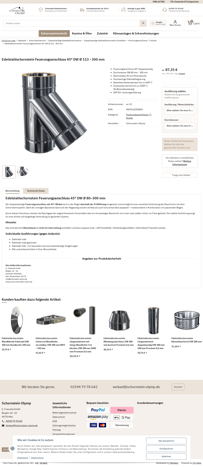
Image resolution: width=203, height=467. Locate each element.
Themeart (174, 463)
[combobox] (179, 110)
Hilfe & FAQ (158, 1)
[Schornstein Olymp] (17, 10)
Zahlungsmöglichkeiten (64, 425)
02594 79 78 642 (84, 387)
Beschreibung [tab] (13, 190)
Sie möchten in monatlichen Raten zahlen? (180, 161)
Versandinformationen (63, 434)
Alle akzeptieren (166, 441)
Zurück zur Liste (8, 40)
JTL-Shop (197, 463)
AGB (54, 421)
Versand (182, 73)
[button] (193, 23)
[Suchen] (143, 23)
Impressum (22, 457)
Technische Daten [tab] (36, 190)
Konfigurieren (166, 448)
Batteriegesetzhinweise (64, 412)
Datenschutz (37, 457)
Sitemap (56, 429)
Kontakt (178, 386)
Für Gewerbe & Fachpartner (184, 1)
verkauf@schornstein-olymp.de (136, 387)
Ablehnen (166, 456)
